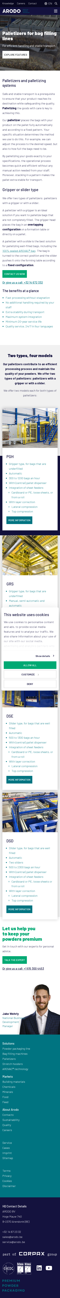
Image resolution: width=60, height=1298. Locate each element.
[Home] (16, 11)
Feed (5, 1102)
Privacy (7, 1175)
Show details (43, 655)
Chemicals (8, 1086)
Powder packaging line (16, 1048)
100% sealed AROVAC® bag (18, 250)
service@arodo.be (13, 1242)
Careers (21, 3)
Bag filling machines (15, 1053)
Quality (6, 1125)
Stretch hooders (12, 1064)
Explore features (15, 54)
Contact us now (14, 273)
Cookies (7, 1181)
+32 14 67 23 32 (11, 1231)
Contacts (8, 1114)
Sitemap (7, 1158)
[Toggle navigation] (55, 11)
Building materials (13, 1081)
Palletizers (9, 1058)
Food (5, 1097)
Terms (6, 1170)
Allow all (30, 665)
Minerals (7, 1092)
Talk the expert (14, 959)
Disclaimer (9, 1186)
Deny (30, 683)
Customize (28, 674)
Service (7, 1142)
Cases (6, 1148)
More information (19, 520)
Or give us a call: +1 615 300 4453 (23, 968)
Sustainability (11, 1120)
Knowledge (8, 3)
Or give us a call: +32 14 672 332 (22, 282)
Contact (32, 3)
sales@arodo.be (12, 1237)
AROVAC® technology (15, 1069)
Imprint (7, 1153)
